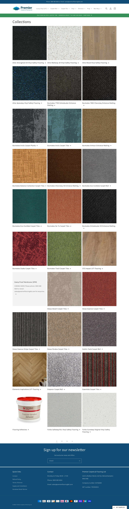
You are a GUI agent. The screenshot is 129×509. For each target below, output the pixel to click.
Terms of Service (17, 482)
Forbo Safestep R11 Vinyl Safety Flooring (62, 429)
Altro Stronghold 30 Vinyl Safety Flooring (28, 63)
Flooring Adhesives (20, 429)
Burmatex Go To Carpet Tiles (58, 226)
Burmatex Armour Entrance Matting (95, 145)
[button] (42, 9)
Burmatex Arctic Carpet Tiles (58, 145)
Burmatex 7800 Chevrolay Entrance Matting (98, 103)
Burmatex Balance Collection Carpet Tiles (28, 186)
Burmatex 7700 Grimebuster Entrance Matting (61, 104)
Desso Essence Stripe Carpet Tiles (25, 349)
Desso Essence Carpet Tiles (92, 309)
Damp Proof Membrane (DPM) (25, 282)
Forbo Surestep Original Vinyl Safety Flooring (96, 430)
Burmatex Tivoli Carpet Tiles (58, 268)
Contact (15, 476)
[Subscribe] (79, 461)
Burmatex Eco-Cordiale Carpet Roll (95, 186)
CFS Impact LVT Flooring (91, 268)
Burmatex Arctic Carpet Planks (24, 145)
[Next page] (72, 441)
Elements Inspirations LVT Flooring (26, 389)
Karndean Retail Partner (20, 489)
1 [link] (56, 441)
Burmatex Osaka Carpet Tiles (24, 268)
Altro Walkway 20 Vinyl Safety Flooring (62, 63)
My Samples (120, 507)
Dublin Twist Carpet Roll (91, 349)
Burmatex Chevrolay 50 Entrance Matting (63, 186)
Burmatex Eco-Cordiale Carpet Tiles (26, 226)
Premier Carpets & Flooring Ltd (24, 504)
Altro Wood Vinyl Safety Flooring (94, 63)
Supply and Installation (20, 486)
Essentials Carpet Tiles (90, 389)
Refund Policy (17, 479)
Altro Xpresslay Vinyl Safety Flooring (26, 103)
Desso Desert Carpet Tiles (57, 309)
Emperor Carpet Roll (55, 389)
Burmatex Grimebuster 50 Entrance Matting (98, 226)
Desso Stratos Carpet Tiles (57, 349)
